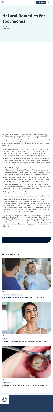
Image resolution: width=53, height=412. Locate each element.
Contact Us (41, 2)
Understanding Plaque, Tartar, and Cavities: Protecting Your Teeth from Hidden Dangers (24, 386)
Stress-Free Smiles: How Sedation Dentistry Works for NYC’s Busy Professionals (23, 298)
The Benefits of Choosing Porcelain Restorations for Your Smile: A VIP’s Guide (25, 342)
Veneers (5, 338)
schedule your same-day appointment (14, 223)
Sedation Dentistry (17, 294)
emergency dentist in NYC (30, 138)
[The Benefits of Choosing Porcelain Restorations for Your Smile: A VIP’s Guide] (26, 312)
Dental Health (6, 382)
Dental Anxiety (7, 294)
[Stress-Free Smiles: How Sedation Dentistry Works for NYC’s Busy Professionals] (26, 268)
